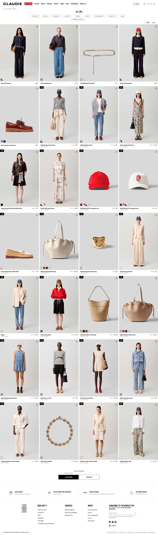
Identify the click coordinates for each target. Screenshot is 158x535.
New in (45, 16)
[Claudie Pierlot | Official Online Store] (12, 4)
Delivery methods (70, 510)
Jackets (67, 16)
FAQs (39, 515)
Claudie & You (69, 515)
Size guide (40, 518)
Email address (113, 513)
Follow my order (42, 510)
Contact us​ (41, 512)
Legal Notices (151, 532)
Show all (89, 477)
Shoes (78, 16)
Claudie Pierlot (7, 8)
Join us (90, 518)
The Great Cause (92, 510)
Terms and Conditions (111, 532)
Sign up (135, 513)
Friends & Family (78, 19)
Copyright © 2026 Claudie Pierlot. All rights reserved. (16, 532)
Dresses (56, 16)
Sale (122, 16)
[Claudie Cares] (24, 508)
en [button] (144, 3)
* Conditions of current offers (46, 523)
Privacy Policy (122, 532)
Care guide (41, 521)
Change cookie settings (141, 532)
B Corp (90, 512)
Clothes (35, 16)
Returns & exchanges (71, 512)
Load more (68, 477)
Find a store (91, 521)
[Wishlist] (37, 26)
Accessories (99, 16)
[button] (29, 4)
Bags (87, 16)
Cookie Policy (130, 532)
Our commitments (93, 515)
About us (112, 16)
